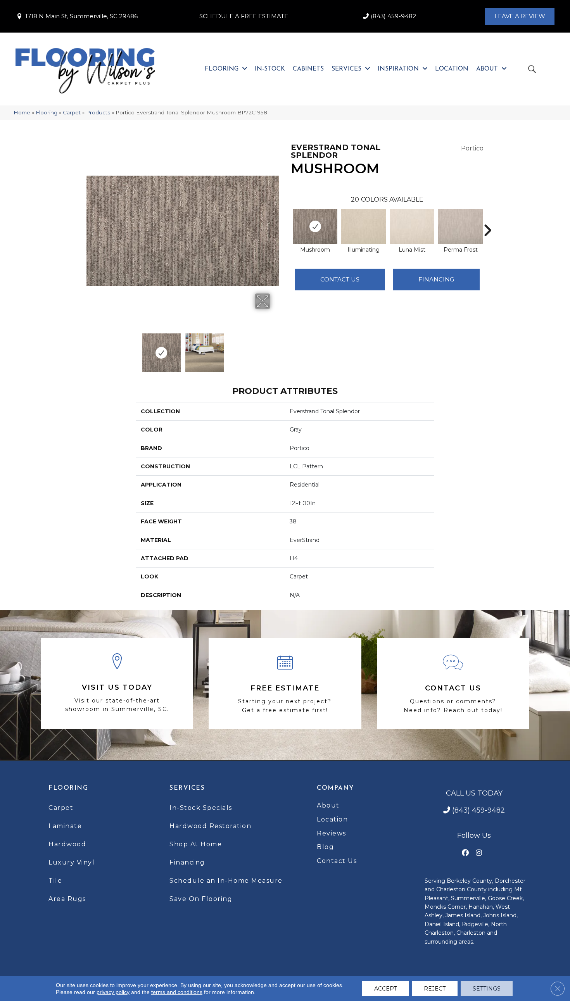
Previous (90, 349)
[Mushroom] (315, 226)
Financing (187, 862)
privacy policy (113, 992)
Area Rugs (67, 899)
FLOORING (68, 788)
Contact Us (339, 279)
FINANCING (436, 279)
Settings (487, 988)
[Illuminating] (363, 226)
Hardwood (67, 844)
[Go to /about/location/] (117, 683)
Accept (385, 988)
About (328, 805)
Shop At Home (195, 844)
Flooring (46, 112)
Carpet (72, 112)
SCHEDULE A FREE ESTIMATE (243, 16)
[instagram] (479, 853)
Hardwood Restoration (210, 826)
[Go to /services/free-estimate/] (285, 684)
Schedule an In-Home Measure (226, 880)
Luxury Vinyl (71, 862)
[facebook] (465, 853)
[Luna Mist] (412, 226)
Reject (435, 988)
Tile (55, 880)
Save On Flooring (200, 899)
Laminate (65, 826)
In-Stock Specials (200, 807)
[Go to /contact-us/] (453, 684)
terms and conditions (176, 992)
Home (22, 112)
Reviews (331, 833)
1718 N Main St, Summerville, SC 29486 (81, 16)
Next (275, 349)
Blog (325, 847)
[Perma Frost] (460, 226)
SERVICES (187, 788)
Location (332, 819)
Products (98, 112)
